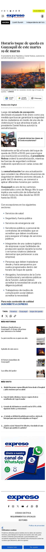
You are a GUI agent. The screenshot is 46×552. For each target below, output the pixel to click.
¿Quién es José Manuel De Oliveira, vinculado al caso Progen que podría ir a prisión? (23, 426)
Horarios (13, 311)
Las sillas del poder (9, 370)
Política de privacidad (36, 525)
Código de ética (23, 513)
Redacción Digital (9, 105)
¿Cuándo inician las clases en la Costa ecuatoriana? (30, 139)
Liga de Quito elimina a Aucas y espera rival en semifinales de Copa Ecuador (21, 398)
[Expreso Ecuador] (23, 500)
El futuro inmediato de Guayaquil (10, 361)
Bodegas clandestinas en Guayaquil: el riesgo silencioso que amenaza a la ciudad (13, 329)
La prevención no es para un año (14, 338)
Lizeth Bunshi (17, 22)
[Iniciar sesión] (42, 16)
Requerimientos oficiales (23, 517)
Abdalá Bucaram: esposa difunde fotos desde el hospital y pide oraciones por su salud (24, 388)
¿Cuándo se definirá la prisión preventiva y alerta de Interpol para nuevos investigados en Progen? (23, 417)
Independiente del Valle (35, 22)
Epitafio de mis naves (9, 349)
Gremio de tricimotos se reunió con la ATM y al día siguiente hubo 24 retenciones (22, 407)
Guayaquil (23, 311)
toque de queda (36, 311)
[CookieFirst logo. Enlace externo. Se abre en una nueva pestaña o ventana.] (2, 528)
